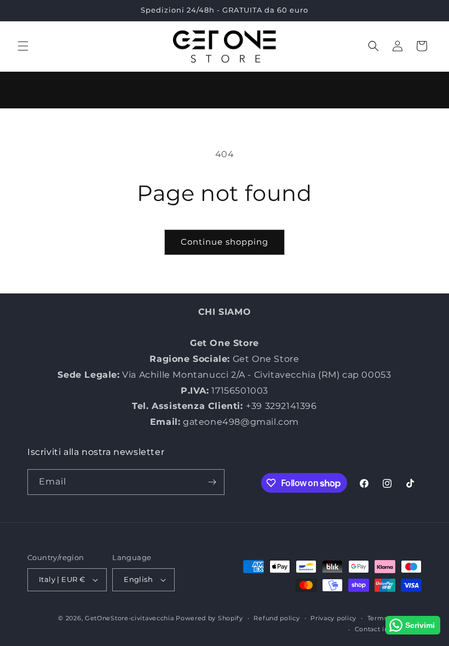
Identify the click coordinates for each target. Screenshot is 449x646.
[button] (23, 46)
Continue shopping (224, 242)
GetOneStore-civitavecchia (129, 618)
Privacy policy (333, 618)
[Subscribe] (212, 482)
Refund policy (277, 618)
